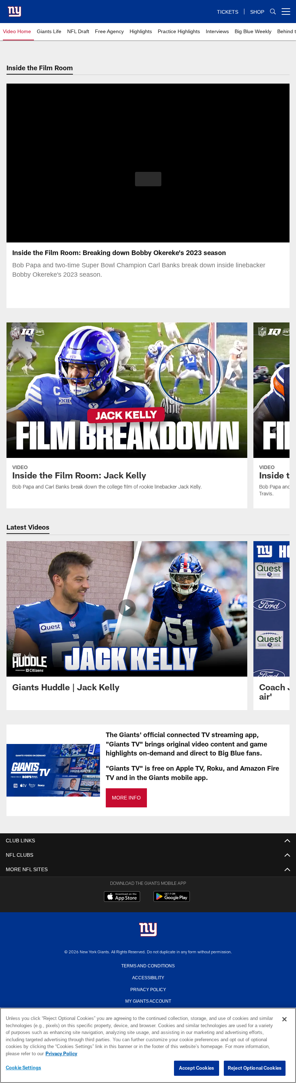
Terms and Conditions (148, 965)
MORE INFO (126, 798)
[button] (148, 179)
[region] (148, 1045)
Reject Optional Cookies (255, 1068)
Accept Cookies (196, 1068)
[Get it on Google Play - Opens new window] (171, 900)
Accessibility (148, 977)
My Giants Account (148, 1000)
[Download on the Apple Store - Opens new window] (122, 897)
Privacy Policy (148, 988)
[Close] (284, 1020)
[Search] (273, 12)
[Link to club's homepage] (14, 8)
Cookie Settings (23, 1068)
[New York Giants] (148, 930)
